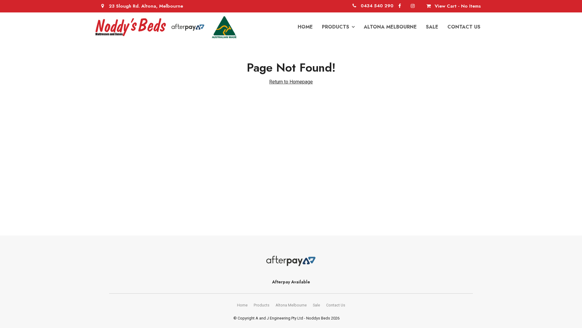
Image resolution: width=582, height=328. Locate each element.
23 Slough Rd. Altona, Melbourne (146, 6)
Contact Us (463, 26)
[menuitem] (242, 305)
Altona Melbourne (390, 26)
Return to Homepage (291, 82)
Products (335, 26)
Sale (432, 26)
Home (305, 26)
